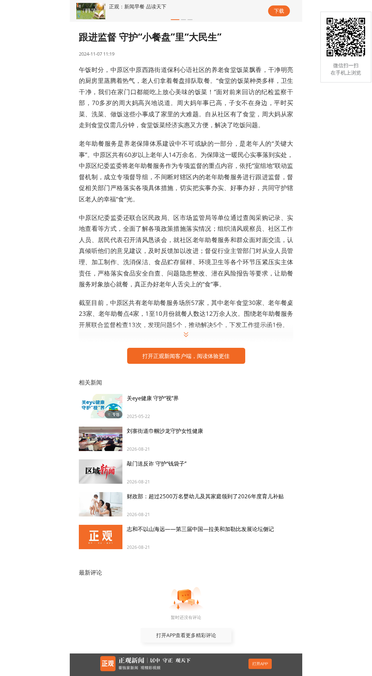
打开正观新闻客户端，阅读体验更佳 (186, 355)
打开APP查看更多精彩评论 (186, 635)
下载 (279, 10)
